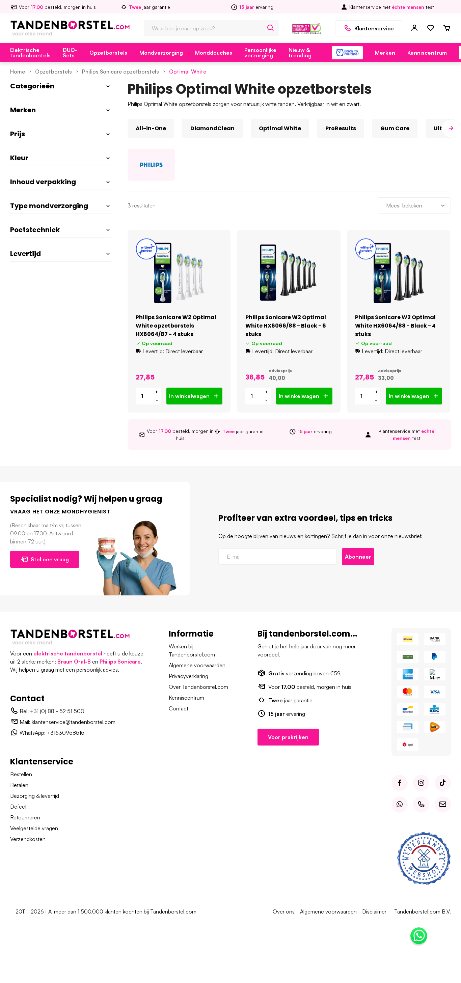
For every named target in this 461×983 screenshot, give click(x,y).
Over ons (284, 911)
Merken (385, 52)
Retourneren (25, 817)
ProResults (340, 128)
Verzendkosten (28, 839)
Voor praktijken (288, 737)
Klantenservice (374, 28)
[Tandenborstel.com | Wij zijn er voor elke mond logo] (70, 27)
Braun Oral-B (74, 661)
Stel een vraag (50, 559)
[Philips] (151, 165)
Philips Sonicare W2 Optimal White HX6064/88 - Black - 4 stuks (395, 325)
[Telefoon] (421, 804)
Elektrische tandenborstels (30, 52)
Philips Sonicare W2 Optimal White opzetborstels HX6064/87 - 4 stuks (176, 325)
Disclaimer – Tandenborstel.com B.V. (406, 911)
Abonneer (358, 556)
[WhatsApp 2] (399, 804)
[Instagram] (421, 783)
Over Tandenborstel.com (198, 686)
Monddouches (213, 52)
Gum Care (394, 128)
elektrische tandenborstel (67, 653)
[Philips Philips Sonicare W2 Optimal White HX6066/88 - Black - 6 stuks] (288, 273)
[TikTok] (443, 783)
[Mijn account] (414, 28)
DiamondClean (212, 128)
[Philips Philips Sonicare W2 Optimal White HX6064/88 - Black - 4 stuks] (398, 273)
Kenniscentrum (427, 52)
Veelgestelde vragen (34, 828)
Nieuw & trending (300, 52)
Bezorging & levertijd (34, 795)
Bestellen (21, 774)
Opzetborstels (108, 52)
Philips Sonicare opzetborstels (120, 71)
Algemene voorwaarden (197, 665)
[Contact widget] (418, 935)
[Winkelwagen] (447, 28)
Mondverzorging (161, 52)
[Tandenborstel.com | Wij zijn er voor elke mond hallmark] (306, 27)
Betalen (19, 785)
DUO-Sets (70, 52)
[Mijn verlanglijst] (431, 28)
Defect (18, 806)
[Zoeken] (271, 28)
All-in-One (151, 128)
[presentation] (127, 128)
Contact (178, 708)
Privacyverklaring (188, 676)
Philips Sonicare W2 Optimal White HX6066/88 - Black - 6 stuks (285, 325)
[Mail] (443, 804)
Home (17, 71)
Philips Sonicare (120, 661)
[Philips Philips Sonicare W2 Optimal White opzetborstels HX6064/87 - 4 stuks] (179, 273)
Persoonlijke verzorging (260, 52)
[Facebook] (399, 783)
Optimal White (187, 71)
